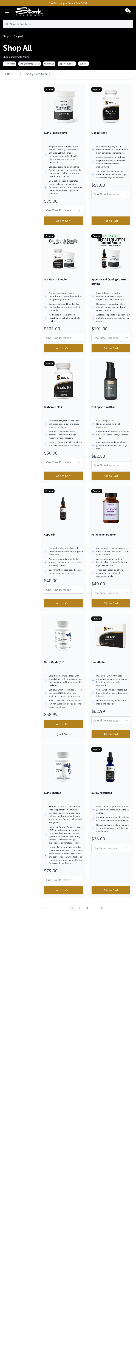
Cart (127, 10)
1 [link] (72, 907)
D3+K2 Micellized (101, 793)
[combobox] (68, 24)
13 (102, 907)
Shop (5, 36)
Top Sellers (9, 63)
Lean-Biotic (98, 662)
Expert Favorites (67, 63)
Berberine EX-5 (53, 407)
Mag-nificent (99, 133)
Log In (121, 12)
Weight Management (29, 63)
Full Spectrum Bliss (103, 407)
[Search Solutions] (7, 24)
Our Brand (49, 63)
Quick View (63, 734)
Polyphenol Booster (103, 534)
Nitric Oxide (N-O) (54, 662)
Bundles (83, 63)
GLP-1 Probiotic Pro (55, 133)
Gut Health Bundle (55, 279)
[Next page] (129, 907)
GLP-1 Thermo (52, 793)
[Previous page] (44, 907)
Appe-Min (49, 534)
